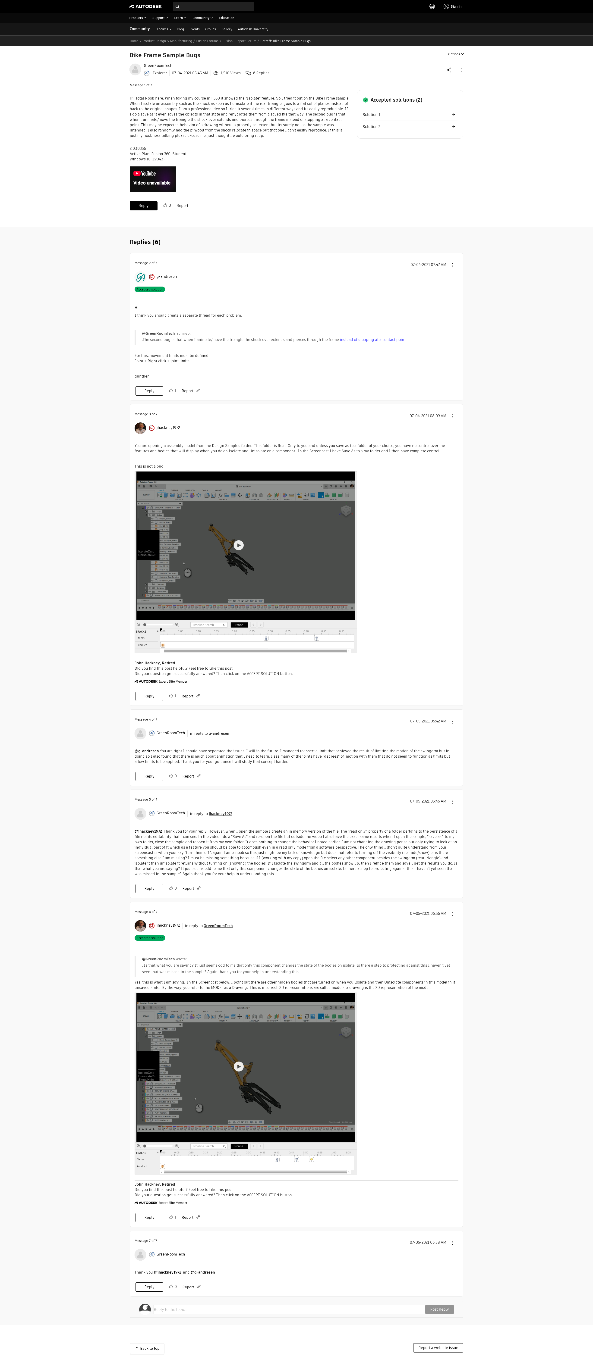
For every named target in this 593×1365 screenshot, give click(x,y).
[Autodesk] (145, 6)
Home (134, 41)
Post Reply (439, 1309)
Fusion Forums (207, 41)
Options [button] (454, 54)
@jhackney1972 (148, 831)
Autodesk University (253, 29)
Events (194, 29)
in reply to (209, 733)
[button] (461, 70)
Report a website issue (438, 1347)
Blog (180, 29)
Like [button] (165, 205)
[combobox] (213, 6)
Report (182, 205)
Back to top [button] (150, 1348)
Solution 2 (371, 126)
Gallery (226, 29)
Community (140, 28)
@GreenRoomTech (158, 333)
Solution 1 (371, 114)
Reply (144, 205)
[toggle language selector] (432, 6)
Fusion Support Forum (239, 41)
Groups (210, 29)
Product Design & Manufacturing (167, 41)
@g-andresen (147, 751)
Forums (162, 29)
